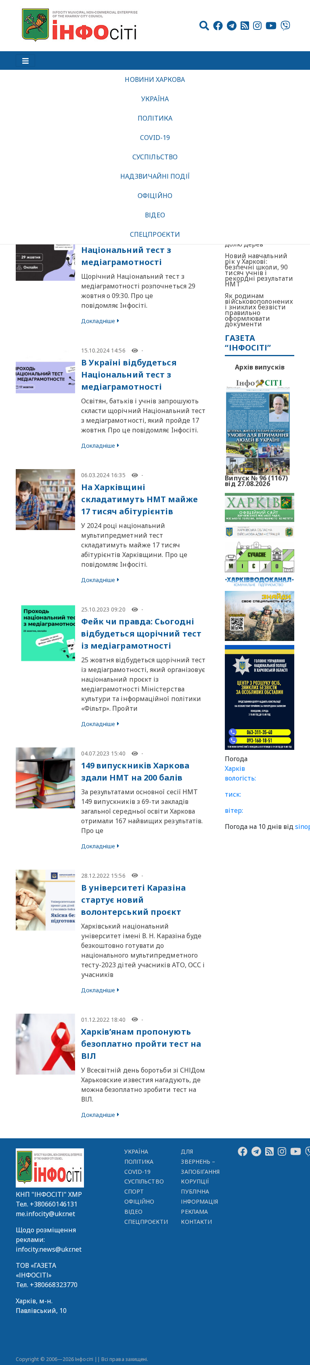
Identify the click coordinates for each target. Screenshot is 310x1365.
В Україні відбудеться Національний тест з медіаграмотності (128, 249)
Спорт (134, 1191)
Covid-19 (155, 137)
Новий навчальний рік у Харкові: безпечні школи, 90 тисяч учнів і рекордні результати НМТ (259, 270)
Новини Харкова (155, 79)
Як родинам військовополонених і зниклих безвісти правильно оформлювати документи (259, 310)
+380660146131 (54, 1204)
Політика (155, 118)
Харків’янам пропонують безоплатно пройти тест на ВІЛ (141, 1043)
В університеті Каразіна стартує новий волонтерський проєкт (133, 899)
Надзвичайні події (154, 176)
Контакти (196, 1221)
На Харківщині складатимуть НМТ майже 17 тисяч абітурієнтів (139, 499)
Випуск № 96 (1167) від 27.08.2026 (256, 480)
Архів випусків (260, 367)
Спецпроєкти (155, 234)
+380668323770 (54, 1284)
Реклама (194, 1211)
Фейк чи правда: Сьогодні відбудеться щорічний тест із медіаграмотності (141, 633)
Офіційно (155, 195)
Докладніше (98, 321)
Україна (155, 98)
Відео (155, 215)
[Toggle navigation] (25, 60)
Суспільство (155, 156)
